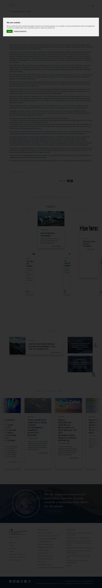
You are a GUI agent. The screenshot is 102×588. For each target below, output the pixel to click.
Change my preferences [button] (20, 31)
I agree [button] (9, 31)
